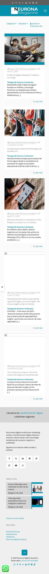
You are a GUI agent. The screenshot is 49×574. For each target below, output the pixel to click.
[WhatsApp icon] (13, 2)
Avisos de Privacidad (29, 560)
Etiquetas (22, 23)
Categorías (11, 23)
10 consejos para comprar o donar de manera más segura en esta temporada (22, 373)
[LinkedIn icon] (26, 2)
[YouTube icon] (23, 2)
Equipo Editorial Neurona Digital (22, 69)
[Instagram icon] (30, 2)
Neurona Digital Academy (16, 539)
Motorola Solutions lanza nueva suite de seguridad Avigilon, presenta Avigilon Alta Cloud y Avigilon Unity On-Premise (23, 301)
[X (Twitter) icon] (20, 2)
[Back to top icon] (24, 552)
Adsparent (10, 537)
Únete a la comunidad (15, 518)
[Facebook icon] (16, 2)
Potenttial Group (13, 531)
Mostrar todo (37, 26)
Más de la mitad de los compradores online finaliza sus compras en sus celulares (24, 221)
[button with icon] (9, 458)
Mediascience (11, 534)
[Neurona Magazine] (24, 11)
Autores (35, 23)
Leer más (38, 101)
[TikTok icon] (37, 2)
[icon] (33, 2)
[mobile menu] (45, 10)
